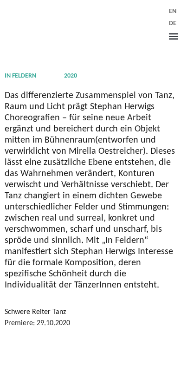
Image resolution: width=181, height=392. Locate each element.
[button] (173, 36)
